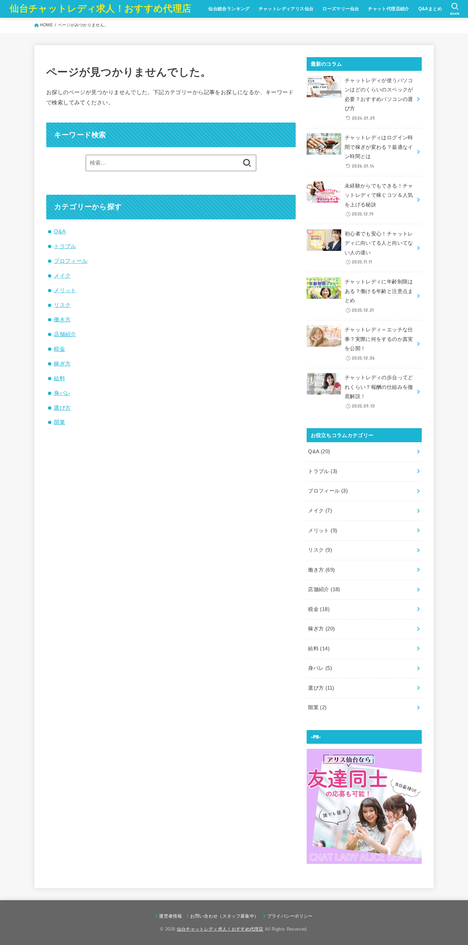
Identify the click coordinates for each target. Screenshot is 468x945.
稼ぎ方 (62, 363)
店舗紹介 (65, 334)
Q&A (60, 231)
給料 (59, 378)
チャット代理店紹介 (388, 8)
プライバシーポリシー (290, 916)
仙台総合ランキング (229, 8)
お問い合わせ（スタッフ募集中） (224, 916)
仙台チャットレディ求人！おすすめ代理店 (100, 8)
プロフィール (70, 261)
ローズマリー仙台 (340, 8)
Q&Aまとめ (430, 8)
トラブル (65, 246)
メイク (62, 275)
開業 (59, 422)
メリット (65, 290)
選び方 (62, 408)
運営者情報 (170, 916)
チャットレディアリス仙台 (286, 8)
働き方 (62, 319)
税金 (59, 349)
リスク (62, 305)
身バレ (62, 393)
